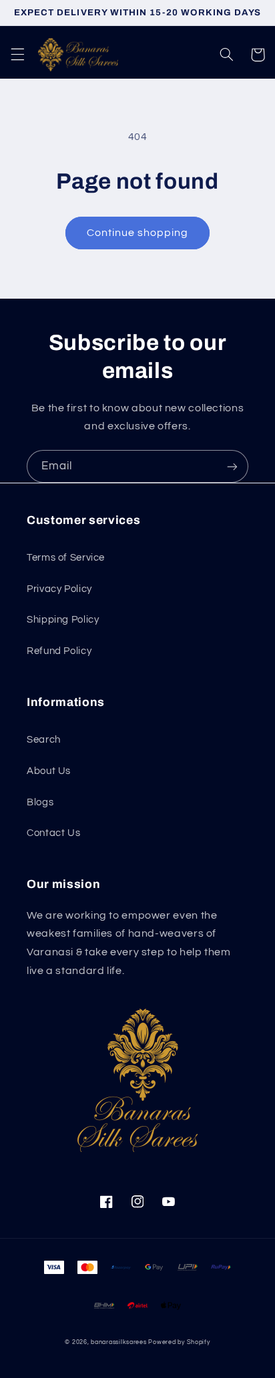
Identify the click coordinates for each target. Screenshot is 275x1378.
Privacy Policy (59, 589)
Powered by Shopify (179, 1342)
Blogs (40, 802)
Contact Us (53, 833)
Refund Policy (59, 651)
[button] (17, 54)
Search (44, 740)
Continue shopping (138, 232)
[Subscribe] (232, 466)
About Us (49, 771)
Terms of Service (66, 558)
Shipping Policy (63, 620)
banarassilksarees (119, 1342)
